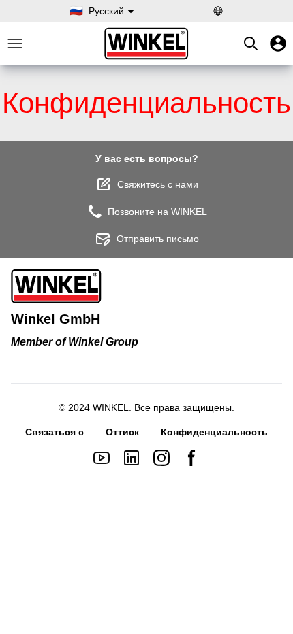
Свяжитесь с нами (157, 184)
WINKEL (111, 407)
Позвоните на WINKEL (157, 211)
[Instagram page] (161, 458)
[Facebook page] (191, 458)
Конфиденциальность (214, 432)
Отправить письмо (158, 238)
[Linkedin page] (131, 458)
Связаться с (54, 432)
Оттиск (122, 432)
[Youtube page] (101, 458)
